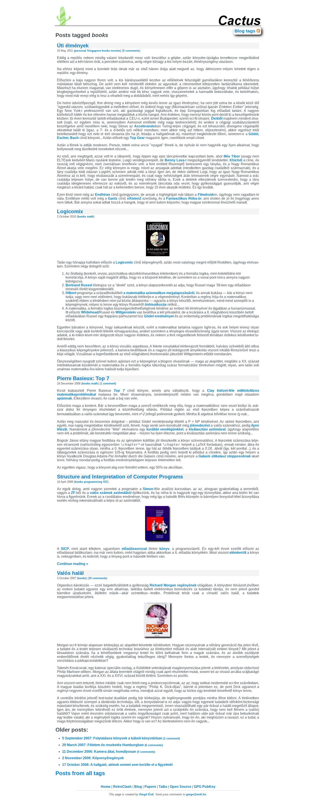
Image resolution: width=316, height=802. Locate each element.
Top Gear (137, 138)
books (106, 50)
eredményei (164, 316)
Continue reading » (72, 564)
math (90, 216)
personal (80, 50)
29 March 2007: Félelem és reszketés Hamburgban (112, 745)
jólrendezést (200, 425)
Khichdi (236, 160)
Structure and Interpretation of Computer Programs (120, 477)
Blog (138, 786)
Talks (163, 786)
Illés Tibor (232, 156)
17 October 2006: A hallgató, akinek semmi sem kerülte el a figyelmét (117, 765)
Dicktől (216, 118)
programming (93, 481)
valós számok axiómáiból (110, 493)
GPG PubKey (204, 786)
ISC (105, 481)
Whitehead (89, 312)
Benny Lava (174, 160)
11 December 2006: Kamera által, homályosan (108, 751)
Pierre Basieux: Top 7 (83, 378)
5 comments (131, 50)
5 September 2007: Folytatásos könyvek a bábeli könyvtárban (121, 738)
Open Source (180, 786)
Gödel (149, 316)
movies (115, 50)
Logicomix (70, 211)
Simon (148, 489)
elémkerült (237, 552)
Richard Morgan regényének (173, 585)
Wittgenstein (125, 312)
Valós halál (70, 573)
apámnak (64, 398)
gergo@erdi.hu (196, 794)
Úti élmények (73, 45)
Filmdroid (205, 194)
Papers (150, 786)
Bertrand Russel (79, 285)
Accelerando (144, 126)
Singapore (94, 50)
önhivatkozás (156, 304)
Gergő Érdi (146, 794)
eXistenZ (134, 198)
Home (105, 786)
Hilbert (71, 293)
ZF (73, 493)
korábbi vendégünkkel (164, 429)
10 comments (97, 578)
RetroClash (122, 786)
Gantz (112, 198)
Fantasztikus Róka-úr (183, 198)
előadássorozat (134, 549)
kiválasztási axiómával (207, 429)
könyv (164, 549)
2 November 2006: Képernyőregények (93, 758)
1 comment (107, 383)
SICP (65, 549)
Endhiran (102, 194)
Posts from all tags (81, 773)
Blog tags (246, 30)
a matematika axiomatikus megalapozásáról (158, 293)
